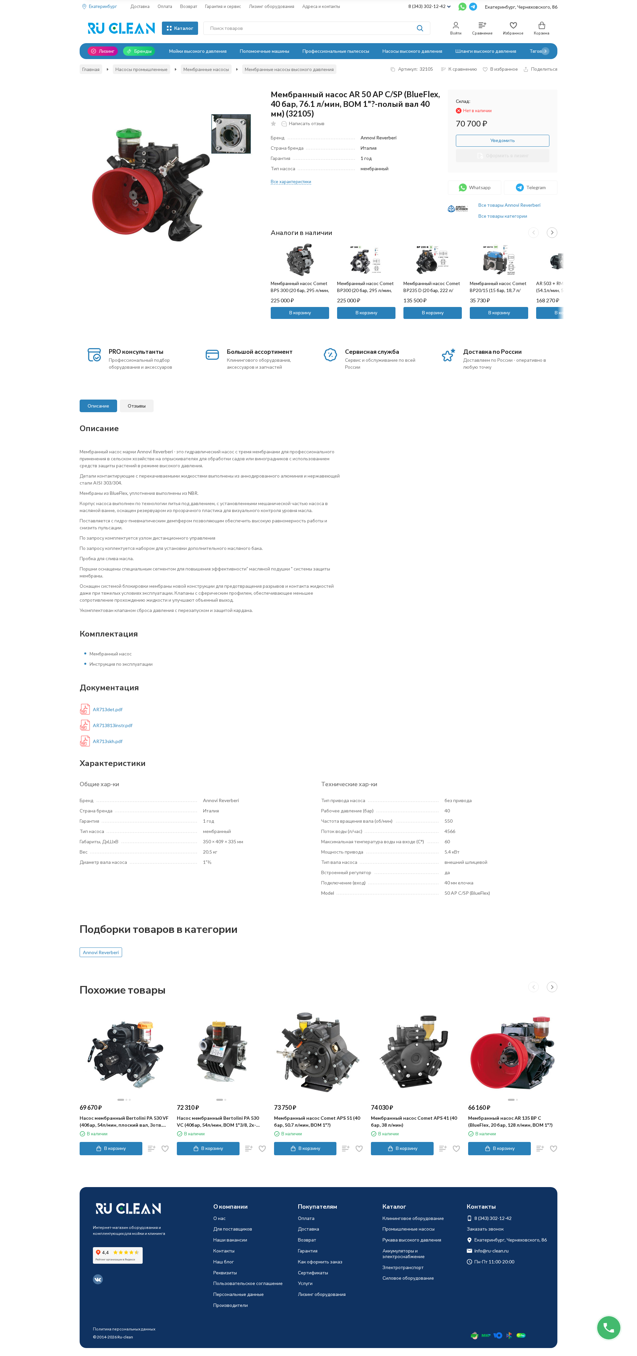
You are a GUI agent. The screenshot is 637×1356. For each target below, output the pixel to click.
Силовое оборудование (408, 1278)
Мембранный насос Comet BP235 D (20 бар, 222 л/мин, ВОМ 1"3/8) (431, 290)
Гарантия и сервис (223, 6)
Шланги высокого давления (486, 51)
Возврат (188, 6)
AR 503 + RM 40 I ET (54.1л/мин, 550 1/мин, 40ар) (560, 290)
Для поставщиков (232, 1229)
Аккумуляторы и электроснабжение (404, 1253)
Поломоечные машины (264, 51)
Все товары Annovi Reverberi (509, 205)
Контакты (224, 1250)
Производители (230, 1305)
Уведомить (502, 140)
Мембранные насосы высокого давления (289, 69)
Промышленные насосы (409, 1229)
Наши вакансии (230, 1240)
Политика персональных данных (124, 1328)
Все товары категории (502, 216)
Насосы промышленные (141, 69)
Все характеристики (291, 182)
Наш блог (223, 1261)
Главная (91, 69)
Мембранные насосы (206, 69)
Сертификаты (313, 1272)
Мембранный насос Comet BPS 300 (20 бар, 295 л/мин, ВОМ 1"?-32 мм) (300, 290)
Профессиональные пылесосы (336, 51)
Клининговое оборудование (413, 1218)
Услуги (305, 1283)
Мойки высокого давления (198, 51)
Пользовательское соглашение (248, 1283)
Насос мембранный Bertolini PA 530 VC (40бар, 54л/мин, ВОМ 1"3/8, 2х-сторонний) (218, 1121)
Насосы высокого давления (412, 51)
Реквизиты (225, 1272)
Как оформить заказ (320, 1261)
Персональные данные (238, 1294)
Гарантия (308, 1250)
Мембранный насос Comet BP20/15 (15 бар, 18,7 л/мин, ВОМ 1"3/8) (498, 290)
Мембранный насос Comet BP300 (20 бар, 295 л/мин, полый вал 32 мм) (365, 290)
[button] (545, 51)
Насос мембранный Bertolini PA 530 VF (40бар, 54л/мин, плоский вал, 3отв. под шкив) (124, 1121)
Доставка (140, 6)
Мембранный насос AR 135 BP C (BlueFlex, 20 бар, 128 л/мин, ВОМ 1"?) (510, 1121)
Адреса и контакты (321, 6)
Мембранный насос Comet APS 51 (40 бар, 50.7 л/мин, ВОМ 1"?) (317, 1121)
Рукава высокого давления (412, 1240)
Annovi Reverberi (101, 952)
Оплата (165, 6)
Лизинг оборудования (271, 6)
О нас (219, 1218)
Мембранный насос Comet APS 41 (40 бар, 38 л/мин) (414, 1121)
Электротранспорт (403, 1267)
